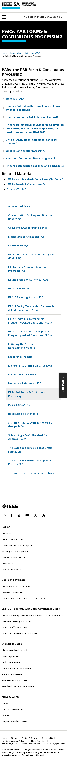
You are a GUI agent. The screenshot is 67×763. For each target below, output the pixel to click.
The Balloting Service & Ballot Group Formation (30, 449)
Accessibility (47, 738)
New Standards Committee (16, 668)
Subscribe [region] (63, 385)
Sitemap (14, 738)
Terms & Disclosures (30, 743)
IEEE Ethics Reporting (37, 741)
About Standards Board (14, 650)
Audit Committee (11, 662)
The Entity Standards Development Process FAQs (29, 462)
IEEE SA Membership (13, 539)
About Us (7, 533)
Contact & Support (30, 738)
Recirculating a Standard (23, 413)
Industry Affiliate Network (16, 627)
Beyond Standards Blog (14, 721)
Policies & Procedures (14, 557)
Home (4, 53)
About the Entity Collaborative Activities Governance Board (33, 615)
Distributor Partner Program (17, 545)
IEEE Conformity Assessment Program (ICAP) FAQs (31, 256)
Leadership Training (20, 356)
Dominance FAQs (18, 245)
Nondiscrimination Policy (13, 741)
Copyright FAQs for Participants (27, 228)
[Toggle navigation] (4, 17)
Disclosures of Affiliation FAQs (26, 236)
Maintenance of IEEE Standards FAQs (30, 365)
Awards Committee (12, 592)
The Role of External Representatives (31, 473)
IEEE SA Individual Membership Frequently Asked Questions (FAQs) (30, 320)
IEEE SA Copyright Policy (54, 743)
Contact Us (8, 563)
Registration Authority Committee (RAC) (23, 598)
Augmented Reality (20, 206)
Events (5, 715)
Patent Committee (12, 674)
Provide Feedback (11, 569)
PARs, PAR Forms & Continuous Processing (26, 394)
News (5, 703)
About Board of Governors (16, 586)
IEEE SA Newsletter (12, 709)
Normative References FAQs (25, 383)
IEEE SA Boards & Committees (24, 184)
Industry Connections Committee (19, 633)
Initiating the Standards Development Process (22, 346)
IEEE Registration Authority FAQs (28, 279)
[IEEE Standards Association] (19, 5)
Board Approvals (11, 656)
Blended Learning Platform (16, 621)
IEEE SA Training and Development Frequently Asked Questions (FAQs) (30, 333)
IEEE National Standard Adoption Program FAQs (27, 268)
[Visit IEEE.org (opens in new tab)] (10, 506)
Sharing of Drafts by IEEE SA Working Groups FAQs (30, 424)
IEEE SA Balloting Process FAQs (26, 297)
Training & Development (15, 551)
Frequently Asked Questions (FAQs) (26, 53)
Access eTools (15, 189)
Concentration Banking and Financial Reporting (30, 217)
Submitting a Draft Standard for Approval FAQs (27, 437)
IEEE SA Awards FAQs (20, 288)
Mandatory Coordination (23, 374)
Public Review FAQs (20, 405)
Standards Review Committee (18, 686)
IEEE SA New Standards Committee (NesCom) (34, 179)
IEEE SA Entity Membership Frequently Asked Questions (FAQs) (31, 308)
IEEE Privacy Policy (9, 743)
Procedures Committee (14, 680)
